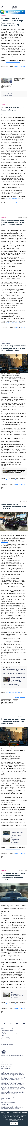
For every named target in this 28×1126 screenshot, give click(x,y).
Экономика (3, 217)
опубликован (4, 541)
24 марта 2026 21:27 (22, 716)
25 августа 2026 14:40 (22, 342)
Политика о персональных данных (9, 1099)
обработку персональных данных (11, 1117)
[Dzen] (17, 1023)
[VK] (4, 1023)
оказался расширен (19, 603)
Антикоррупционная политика (8, 1102)
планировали (8, 573)
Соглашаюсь (14, 1123)
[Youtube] (23, 1023)
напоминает (4, 931)
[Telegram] (10, 1023)
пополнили (18, 590)
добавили (23, 777)
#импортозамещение (7, 702)
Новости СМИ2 (7, 94)
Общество (3, 15)
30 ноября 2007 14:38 (22, 105)
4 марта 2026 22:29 (23, 870)
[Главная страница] (14, 7)
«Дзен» (17, 66)
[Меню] (25, 7)
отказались (9, 558)
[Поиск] (2, 7)
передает (4, 911)
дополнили (11, 608)
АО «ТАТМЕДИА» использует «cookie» (9, 1104)
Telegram (22, 66)
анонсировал (5, 624)
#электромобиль (6, 700)
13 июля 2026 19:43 (23, 501)
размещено (15, 756)
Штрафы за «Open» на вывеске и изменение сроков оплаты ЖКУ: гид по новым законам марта (16, 472)
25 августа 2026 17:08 (22, 217)
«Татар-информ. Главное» (13, 62)
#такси (3, 487)
